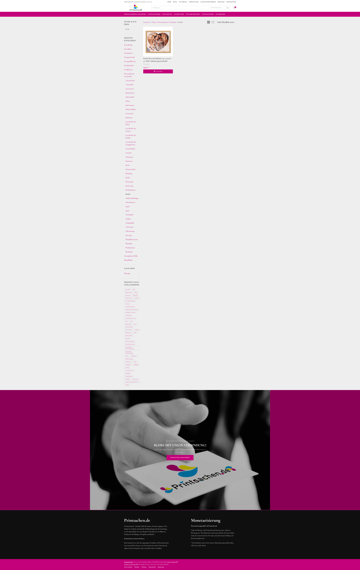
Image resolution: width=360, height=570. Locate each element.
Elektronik (135, 295)
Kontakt (136, 567)
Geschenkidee (130, 149)
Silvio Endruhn (171, 562)
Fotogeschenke (129, 57)
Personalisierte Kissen (130, 344)
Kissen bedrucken (129, 327)
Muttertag (129, 186)
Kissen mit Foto (128, 329)
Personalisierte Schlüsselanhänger (129, 352)
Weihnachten (130, 248)
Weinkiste (129, 252)
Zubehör (127, 385)
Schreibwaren (130, 202)
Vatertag (129, 235)
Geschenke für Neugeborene (131, 143)
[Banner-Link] (180, 450)
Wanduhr (129, 243)
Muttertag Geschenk (129, 341)
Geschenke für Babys (131, 123)
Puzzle (128, 194)
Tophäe (128, 219)
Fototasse (127, 303)
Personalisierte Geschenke (129, 75)
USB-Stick (129, 227)
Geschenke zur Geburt (130, 312)
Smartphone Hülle (131, 256)
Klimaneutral (128, 332)
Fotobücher (128, 53)
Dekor (128, 101)
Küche (128, 178)
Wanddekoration (132, 239)
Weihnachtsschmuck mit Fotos (132, 382)
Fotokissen (136, 298)
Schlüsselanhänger (132, 198)
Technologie (128, 364)
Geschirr (129, 153)
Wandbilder (128, 260)
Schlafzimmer (134, 356)
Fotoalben (127, 49)
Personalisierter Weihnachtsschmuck (129, 347)
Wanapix (146, 64)
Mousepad (129, 182)
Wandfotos (127, 379)
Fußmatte (129, 118)
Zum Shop (159, 71)
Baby (134, 289)
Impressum (161, 567)
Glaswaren (129, 157)
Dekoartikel (130, 97)
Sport (128, 210)
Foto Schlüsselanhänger (130, 301)
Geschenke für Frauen (131, 129)
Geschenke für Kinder (131, 136)
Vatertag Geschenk (129, 370)
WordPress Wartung (130, 564)
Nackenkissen (130, 190)
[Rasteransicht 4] (213, 22)
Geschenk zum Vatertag (130, 318)
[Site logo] (136, 7)
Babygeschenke (128, 292)
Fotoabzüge (128, 45)
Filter (127, 29)
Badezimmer (130, 93)
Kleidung (129, 173)
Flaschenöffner (131, 109)
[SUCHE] (227, 8)
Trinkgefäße (130, 223)
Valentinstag (130, 231)
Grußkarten (128, 70)
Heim (128, 165)
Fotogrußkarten (130, 61)
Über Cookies (128, 567)
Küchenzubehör (128, 335)
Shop (154, 22)
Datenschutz (152, 567)
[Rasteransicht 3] (208, 22)
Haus (126, 321)
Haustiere (129, 161)
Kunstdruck (130, 80)
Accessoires (130, 89)
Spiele (128, 206)
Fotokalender (129, 65)
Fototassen (129, 113)
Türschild (129, 85)
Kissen (135, 324)
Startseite (146, 22)
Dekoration (130, 105)
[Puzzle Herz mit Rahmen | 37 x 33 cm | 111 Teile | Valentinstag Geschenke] (158, 41)
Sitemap (144, 567)
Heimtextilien (131, 169)
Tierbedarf (129, 215)
